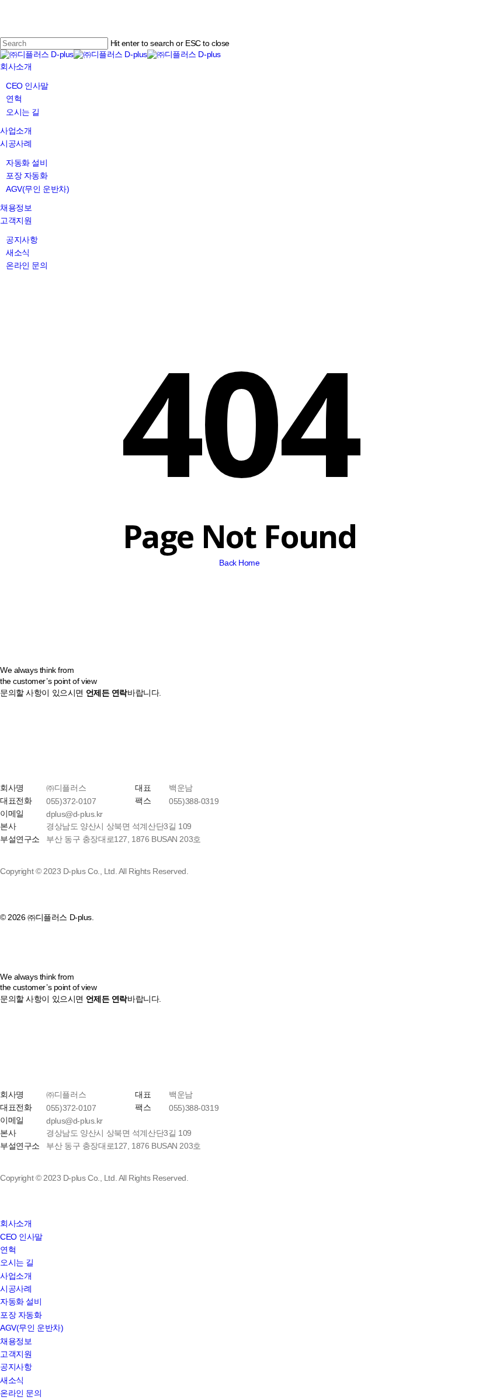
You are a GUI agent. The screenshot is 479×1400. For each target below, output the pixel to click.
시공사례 (16, 1288)
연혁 (8, 1249)
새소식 (12, 1380)
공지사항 (16, 1366)
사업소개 (16, 1275)
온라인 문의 (20, 1393)
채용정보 (16, 1341)
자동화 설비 (20, 1301)
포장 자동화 (20, 1315)
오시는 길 (17, 1262)
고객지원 (16, 1354)
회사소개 (16, 1223)
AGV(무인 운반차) (31, 1327)
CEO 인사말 (21, 1236)
